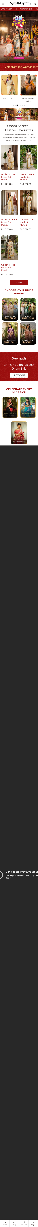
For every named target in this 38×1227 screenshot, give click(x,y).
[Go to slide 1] (13, 105)
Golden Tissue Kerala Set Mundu (8, 177)
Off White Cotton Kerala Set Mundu (9, 222)
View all (19, 282)
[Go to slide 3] (17, 105)
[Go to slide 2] (15, 105)
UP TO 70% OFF (19, 375)
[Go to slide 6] (22, 105)
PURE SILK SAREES (9, 99)
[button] (3, 3)
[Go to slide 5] (20, 105)
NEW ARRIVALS (28, 99)
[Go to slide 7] (24, 105)
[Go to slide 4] (19, 105)
